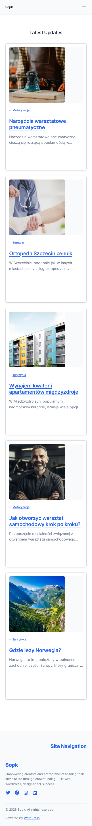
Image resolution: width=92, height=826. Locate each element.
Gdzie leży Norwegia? (35, 650)
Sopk (9, 7)
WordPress (32, 818)
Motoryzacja (21, 110)
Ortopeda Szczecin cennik (40, 253)
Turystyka (19, 375)
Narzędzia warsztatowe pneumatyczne (37, 124)
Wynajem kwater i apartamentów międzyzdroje (43, 389)
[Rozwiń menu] (84, 7)
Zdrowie (18, 242)
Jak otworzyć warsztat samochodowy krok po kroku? (45, 521)
